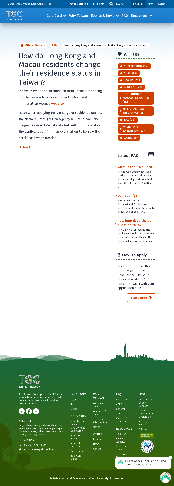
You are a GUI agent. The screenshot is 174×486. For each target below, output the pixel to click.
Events (97, 439)
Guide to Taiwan (121, 448)
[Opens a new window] (22, 411)
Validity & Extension (121, 420)
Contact (98, 448)
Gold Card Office (75, 457)
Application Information (77, 445)
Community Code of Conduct (145, 402)
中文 (150, 3)
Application (122, 399)
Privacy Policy (143, 423)
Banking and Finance (123, 456)
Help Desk (121, 433)
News (96, 443)
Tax (118, 413)
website (57, 103)
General (120, 409)
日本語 (161, 3)
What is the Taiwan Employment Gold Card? (77, 426)
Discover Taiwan (98, 405)
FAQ (54, 45)
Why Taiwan (98, 396)
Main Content (79, 3)
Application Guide (76, 437)
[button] (56, 15)
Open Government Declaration (146, 413)
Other (96, 426)
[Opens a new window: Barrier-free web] (147, 435)
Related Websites (121, 440)
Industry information (100, 420)
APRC (119, 404)
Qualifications (78, 451)
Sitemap (98, 3)
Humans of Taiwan (99, 413)
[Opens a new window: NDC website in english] (147, 446)
